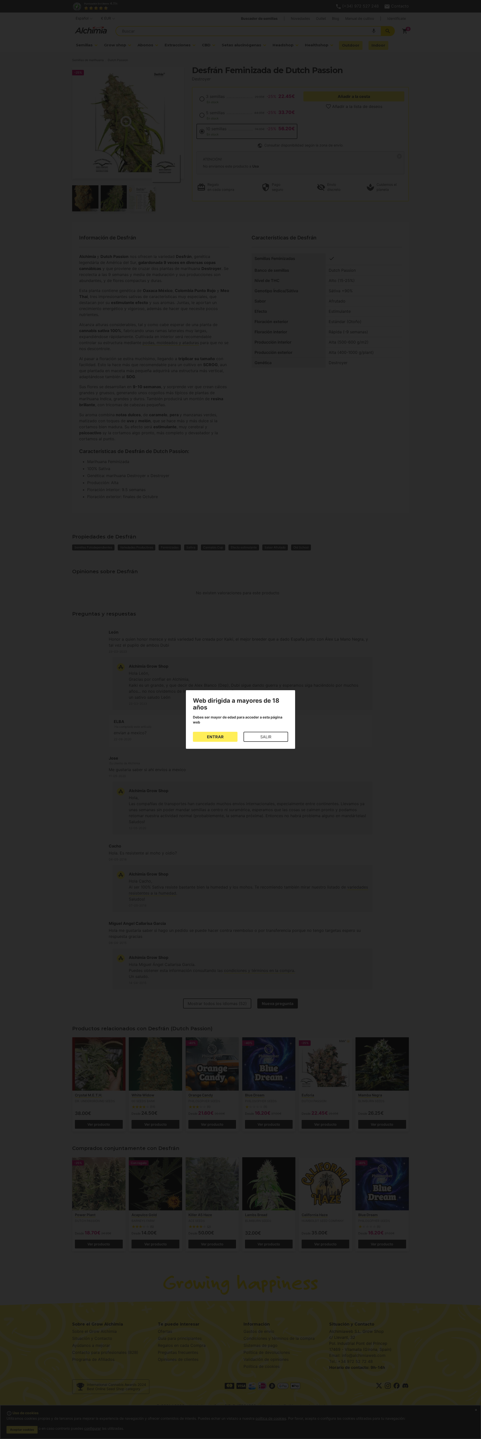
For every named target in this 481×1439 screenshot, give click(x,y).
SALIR (265, 736)
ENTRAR (215, 736)
